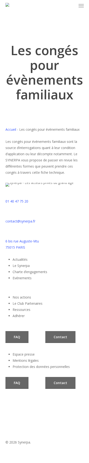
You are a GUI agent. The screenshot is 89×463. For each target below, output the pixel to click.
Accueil (10, 129)
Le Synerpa (21, 265)
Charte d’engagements (30, 272)
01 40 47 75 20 (16, 201)
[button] (81, 5)
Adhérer (19, 315)
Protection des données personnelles (41, 366)
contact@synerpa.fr (20, 221)
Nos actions (22, 297)
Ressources (21, 309)
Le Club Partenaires (27, 303)
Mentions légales (26, 360)
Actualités (20, 259)
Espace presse (24, 354)
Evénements (22, 278)
